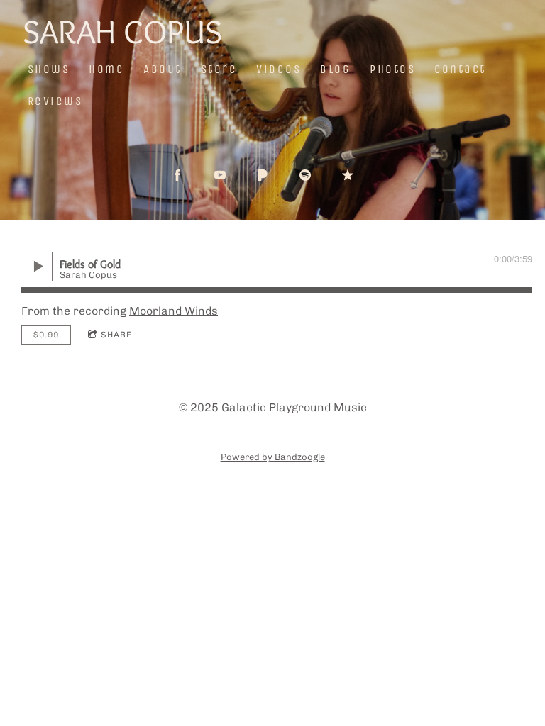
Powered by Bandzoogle (273, 456)
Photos (392, 69)
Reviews (55, 101)
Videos (278, 69)
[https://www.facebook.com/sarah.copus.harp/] (177, 175)
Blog (335, 69)
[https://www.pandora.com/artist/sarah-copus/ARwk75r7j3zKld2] (262, 175)
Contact (460, 69)
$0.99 (46, 335)
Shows (49, 69)
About (162, 69)
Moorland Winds (173, 311)
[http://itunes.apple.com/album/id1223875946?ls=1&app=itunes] (347, 175)
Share (116, 335)
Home (106, 69)
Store (219, 69)
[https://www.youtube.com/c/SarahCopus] (220, 175)
